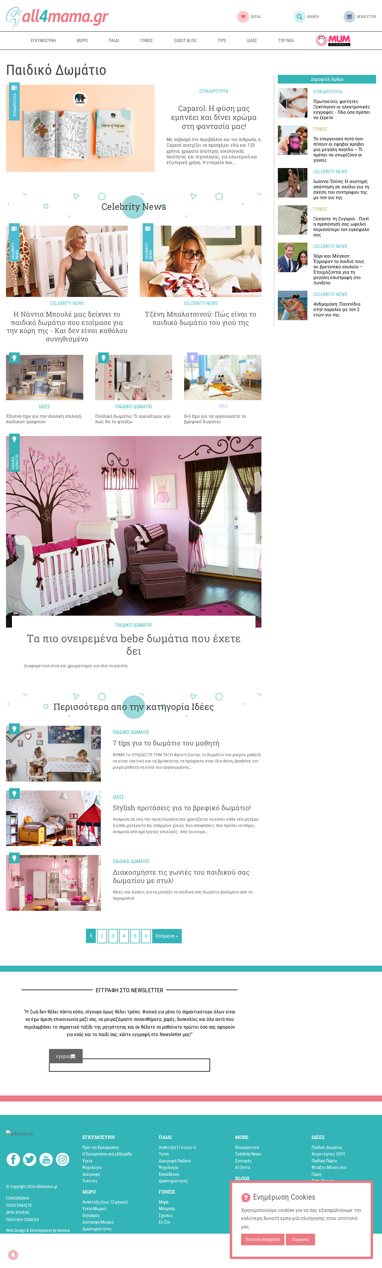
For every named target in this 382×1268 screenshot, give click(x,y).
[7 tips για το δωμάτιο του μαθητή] (53, 754)
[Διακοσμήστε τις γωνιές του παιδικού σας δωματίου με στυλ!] (53, 883)
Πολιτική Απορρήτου (262, 1239)
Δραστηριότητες (97, 1229)
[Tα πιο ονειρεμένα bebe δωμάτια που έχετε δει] (133, 532)
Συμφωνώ (300, 1239)
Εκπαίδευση (169, 1174)
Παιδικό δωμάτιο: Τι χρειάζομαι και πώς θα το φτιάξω (132, 418)
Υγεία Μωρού (94, 1208)
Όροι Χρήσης (18, 1212)
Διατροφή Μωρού (98, 1222)
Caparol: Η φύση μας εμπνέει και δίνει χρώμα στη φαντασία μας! (214, 117)
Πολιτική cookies (22, 1219)
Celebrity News (15, 251)
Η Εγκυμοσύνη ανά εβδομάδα (107, 1154)
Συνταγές (243, 1161)
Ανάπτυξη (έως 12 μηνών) (105, 1202)
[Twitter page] (29, 1161)
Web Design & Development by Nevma (38, 1230)
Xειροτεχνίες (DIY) (328, 1154)
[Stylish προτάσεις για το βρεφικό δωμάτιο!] (53, 818)
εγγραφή (66, 1056)
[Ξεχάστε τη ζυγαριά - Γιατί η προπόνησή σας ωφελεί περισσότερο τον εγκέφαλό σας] (292, 220)
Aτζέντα (242, 1167)
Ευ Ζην (164, 1222)
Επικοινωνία (17, 1198)
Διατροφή (91, 1174)
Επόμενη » (167, 936)
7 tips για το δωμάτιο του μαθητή (166, 743)
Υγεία (87, 1161)
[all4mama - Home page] (57, 17)
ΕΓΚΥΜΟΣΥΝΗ (43, 40)
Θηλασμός (91, 1215)
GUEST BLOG (185, 40)
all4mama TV (333, 40)
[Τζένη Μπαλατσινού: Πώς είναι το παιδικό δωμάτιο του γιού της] (200, 261)
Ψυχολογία (91, 1167)
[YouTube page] (46, 1161)
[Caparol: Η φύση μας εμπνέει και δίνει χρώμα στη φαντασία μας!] (80, 128)
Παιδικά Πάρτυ (324, 1161)
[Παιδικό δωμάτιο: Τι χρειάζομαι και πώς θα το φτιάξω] (133, 377)
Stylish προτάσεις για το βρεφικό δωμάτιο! (182, 808)
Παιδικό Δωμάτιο (15, 462)
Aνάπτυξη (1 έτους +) (177, 1147)
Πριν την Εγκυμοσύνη (100, 1147)
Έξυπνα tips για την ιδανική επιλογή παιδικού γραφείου (43, 418)
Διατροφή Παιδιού (175, 1161)
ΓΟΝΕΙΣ (146, 40)
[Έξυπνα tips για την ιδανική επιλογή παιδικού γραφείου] (44, 377)
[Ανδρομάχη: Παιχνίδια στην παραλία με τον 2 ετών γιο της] (292, 305)
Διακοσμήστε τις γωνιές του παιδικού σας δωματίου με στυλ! (181, 876)
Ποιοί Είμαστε (19, 1205)
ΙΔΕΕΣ (252, 40)
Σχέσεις (166, 1215)
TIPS (222, 40)
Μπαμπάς (167, 1208)
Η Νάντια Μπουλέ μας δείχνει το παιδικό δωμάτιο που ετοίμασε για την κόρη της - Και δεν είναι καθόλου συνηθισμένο (67, 326)
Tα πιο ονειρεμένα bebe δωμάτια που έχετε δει (134, 644)
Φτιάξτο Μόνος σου (329, 1167)
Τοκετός (90, 1181)
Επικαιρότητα (15, 104)
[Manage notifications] (13, 1255)
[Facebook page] (13, 1160)
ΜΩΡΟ (82, 40)
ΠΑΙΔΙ (114, 40)
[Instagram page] (62, 1161)
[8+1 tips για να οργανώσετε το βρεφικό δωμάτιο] (222, 377)
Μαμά (163, 1202)
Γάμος (317, 1174)
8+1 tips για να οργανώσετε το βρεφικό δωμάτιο (215, 418)
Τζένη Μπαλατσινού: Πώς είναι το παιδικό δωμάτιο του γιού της (200, 318)
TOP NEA (286, 40)
